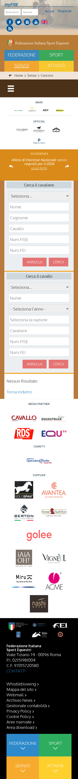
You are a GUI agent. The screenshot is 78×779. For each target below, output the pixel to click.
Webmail (15, 694)
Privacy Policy (18, 710)
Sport (56, 55)
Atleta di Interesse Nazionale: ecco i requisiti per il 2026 (39, 162)
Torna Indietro (19, 391)
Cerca (58, 262)
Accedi (49, 11)
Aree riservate (19, 721)
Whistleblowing (21, 683)
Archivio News (19, 700)
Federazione (22, 55)
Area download (20, 727)
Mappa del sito (20, 689)
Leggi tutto (39, 168)
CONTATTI (16, 670)
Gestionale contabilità (26, 705)
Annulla (34, 262)
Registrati (65, 11)
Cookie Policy (18, 716)
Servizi (21, 65)
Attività (56, 65)
